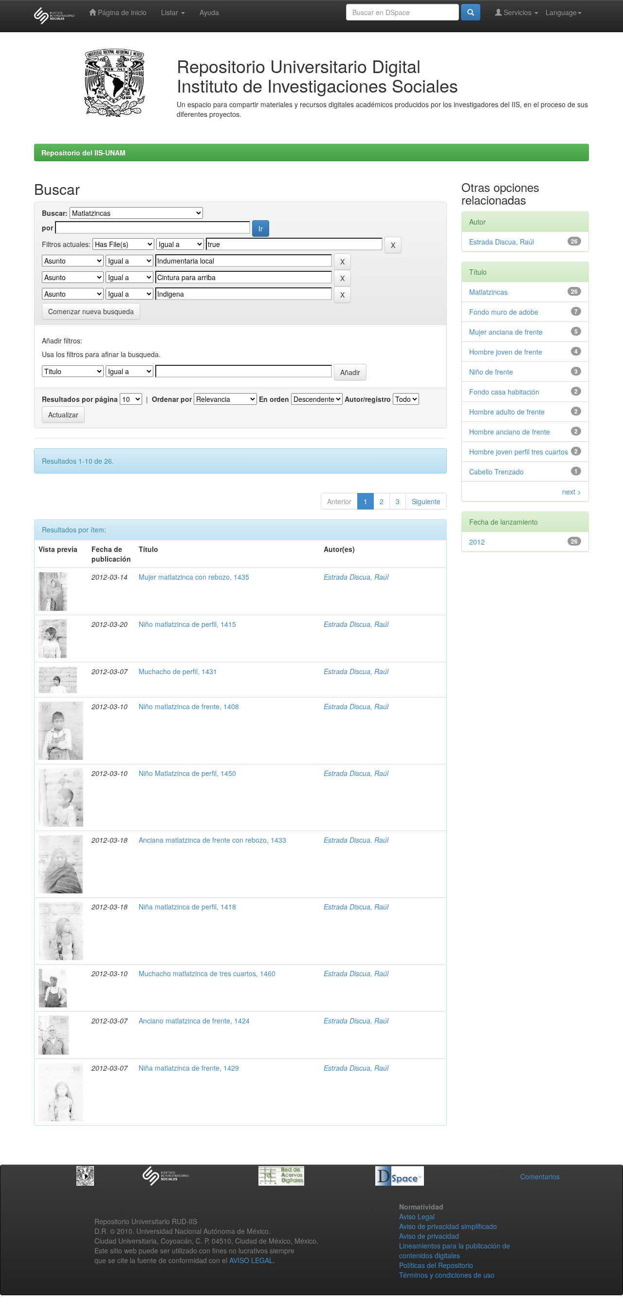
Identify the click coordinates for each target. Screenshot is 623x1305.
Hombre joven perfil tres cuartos (518, 451)
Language (561, 12)
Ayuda (209, 12)
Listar (170, 12)
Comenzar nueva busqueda (91, 311)
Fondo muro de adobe (503, 312)
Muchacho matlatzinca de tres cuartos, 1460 (207, 973)
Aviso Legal (417, 1216)
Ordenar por (172, 399)
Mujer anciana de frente (506, 332)
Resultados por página (80, 399)
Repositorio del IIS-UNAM (83, 152)
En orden (274, 399)
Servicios (517, 12)
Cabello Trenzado (496, 471)
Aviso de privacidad (429, 1236)
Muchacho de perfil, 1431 (178, 671)
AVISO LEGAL (251, 1260)
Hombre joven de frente (505, 352)
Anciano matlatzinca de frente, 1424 (194, 1020)
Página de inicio (121, 12)
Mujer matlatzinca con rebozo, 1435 (194, 577)
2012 (477, 542)
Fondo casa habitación (504, 392)
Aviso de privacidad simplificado (448, 1226)
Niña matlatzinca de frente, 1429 (189, 1068)
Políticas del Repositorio (436, 1265)
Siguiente (426, 501)
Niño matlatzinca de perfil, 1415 (187, 624)
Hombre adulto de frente (507, 411)
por (47, 227)
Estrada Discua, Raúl (356, 577)
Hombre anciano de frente (509, 431)
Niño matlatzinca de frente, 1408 (189, 706)
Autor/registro (368, 399)
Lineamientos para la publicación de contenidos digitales (454, 1250)
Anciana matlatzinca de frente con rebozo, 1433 (212, 840)
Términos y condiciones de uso (447, 1275)
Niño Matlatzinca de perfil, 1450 (187, 773)
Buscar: (55, 213)
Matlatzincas (488, 292)
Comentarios (540, 1176)
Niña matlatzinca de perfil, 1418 (187, 906)
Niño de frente (491, 372)
